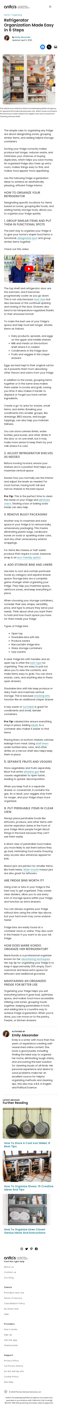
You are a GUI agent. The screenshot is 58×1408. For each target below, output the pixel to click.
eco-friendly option (29, 557)
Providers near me (14, 1292)
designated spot (27, 238)
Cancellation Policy (14, 1303)
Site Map (8, 1382)
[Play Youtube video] (29, 269)
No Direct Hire (11, 1309)
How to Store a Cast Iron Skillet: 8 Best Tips (27, 1144)
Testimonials (11, 1345)
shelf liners (42, 743)
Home (7, 15)
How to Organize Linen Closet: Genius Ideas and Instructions (25, 1231)
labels (34, 725)
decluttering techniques (35, 959)
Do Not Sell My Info (14, 1371)
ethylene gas (31, 771)
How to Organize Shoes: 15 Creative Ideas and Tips (28, 1187)
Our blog (9, 1277)
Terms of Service (13, 1298)
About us (9, 1267)
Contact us (10, 1272)
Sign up (8, 1334)
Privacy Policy (11, 1360)
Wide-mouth (31, 869)
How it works (10, 1329)
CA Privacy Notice (13, 1366)
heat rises (40, 299)
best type (36, 662)
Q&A (6, 1314)
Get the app (10, 1340)
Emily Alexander (23, 37)
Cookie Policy (11, 1376)
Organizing (17, 15)
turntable (28, 706)
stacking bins (42, 695)
